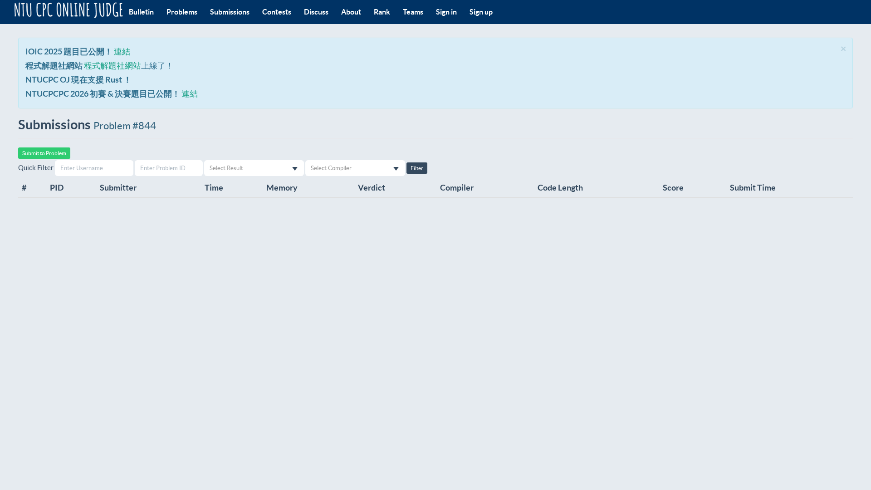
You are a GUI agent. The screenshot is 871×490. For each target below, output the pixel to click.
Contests (276, 12)
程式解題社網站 (112, 65)
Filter (417, 168)
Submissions (230, 12)
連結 (122, 51)
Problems (181, 12)
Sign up (481, 12)
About (351, 12)
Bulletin (141, 12)
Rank (382, 12)
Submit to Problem (44, 153)
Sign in (446, 12)
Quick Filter (36, 168)
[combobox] (254, 168)
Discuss (316, 12)
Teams (413, 12)
